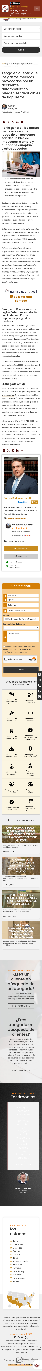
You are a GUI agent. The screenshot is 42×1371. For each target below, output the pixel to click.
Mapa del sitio (7, 1346)
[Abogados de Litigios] (30, 788)
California (18, 1244)
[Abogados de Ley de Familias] (11, 788)
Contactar (22, 548)
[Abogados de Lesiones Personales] (30, 770)
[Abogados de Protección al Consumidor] (30, 805)
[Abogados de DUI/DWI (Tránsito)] (30, 752)
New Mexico (19, 1278)
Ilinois (15, 1257)
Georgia (17, 1254)
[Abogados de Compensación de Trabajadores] (30, 734)
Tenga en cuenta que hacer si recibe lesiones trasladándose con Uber (17, 911)
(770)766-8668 (27, 421)
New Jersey (18, 1271)
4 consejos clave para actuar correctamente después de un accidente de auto (21, 879)
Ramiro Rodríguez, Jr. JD (17, 498)
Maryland (17, 1274)
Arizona (16, 1241)
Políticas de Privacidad (15, 1340)
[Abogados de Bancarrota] (30, 716)
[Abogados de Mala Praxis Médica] (11, 805)
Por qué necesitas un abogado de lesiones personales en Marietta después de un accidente (20, 943)
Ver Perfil (22, 556)
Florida (16, 1251)
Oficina (7, 615)
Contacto (18, 1346)
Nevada (17, 1268)
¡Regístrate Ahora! (21, 1006)
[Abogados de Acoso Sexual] (30, 698)
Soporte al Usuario (27, 1343)
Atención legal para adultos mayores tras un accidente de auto (20, 846)
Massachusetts (20, 1261)
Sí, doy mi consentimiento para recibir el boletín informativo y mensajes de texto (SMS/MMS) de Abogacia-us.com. (19, 649)
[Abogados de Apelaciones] (11, 716)
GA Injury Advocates (22, 524)
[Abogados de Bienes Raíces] (11, 734)
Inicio (3, 63)
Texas (16, 1281)
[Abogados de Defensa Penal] (11, 752)
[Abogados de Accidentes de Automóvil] (11, 698)
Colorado (17, 1247)
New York (17, 1264)
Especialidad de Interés (14, 624)
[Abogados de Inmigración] (11, 770)
